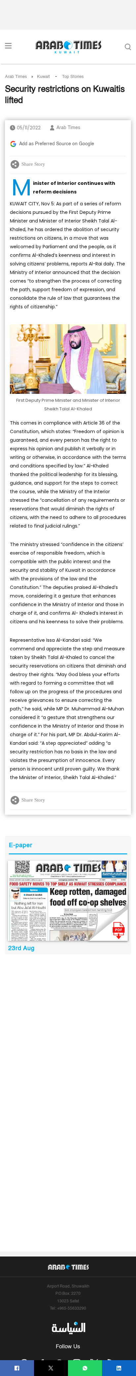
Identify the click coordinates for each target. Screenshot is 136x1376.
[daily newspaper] (68, 901)
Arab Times (16, 77)
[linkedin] (119, 1368)
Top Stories (73, 77)
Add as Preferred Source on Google (56, 144)
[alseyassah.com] (68, 1328)
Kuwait (43, 77)
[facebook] (17, 1368)
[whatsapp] (85, 1368)
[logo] (68, 47)
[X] (51, 1368)
